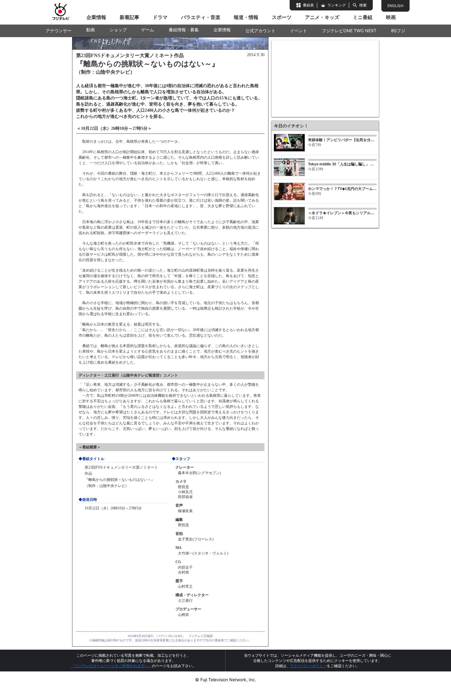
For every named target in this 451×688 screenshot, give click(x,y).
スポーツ (281, 17)
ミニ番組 (362, 17)
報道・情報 (246, 17)
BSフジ (398, 30)
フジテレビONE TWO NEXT (349, 30)
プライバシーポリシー (308, 665)
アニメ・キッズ (322, 17)
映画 (391, 17)
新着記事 (129, 17)
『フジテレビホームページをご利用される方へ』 (111, 665)
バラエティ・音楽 (200, 17)
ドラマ (160, 17)
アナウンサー (58, 30)
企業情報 (96, 17)
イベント (298, 30)
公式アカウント (260, 30)
